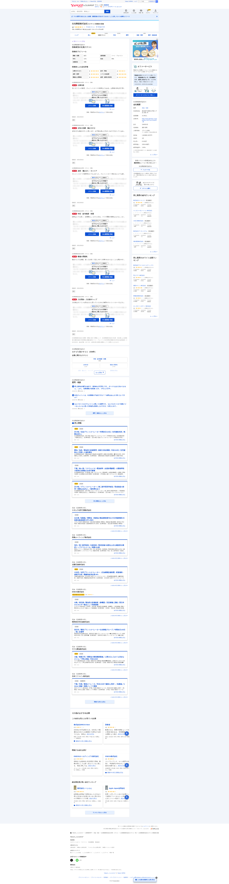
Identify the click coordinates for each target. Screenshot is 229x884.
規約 (106, 877)
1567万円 (149, 205)
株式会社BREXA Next (82, 725)
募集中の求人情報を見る (84, 741)
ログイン (97, 6)
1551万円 (149, 216)
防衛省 (107, 725)
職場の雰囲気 (82, 256)
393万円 (149, 280)
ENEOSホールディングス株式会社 (86, 756)
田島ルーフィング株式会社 (81, 537)
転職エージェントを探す (108, 847)
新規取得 (106, 5)
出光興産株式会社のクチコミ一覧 (128, 832)
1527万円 (149, 226)
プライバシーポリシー (83, 877)
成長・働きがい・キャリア (87, 171)
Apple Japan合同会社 (117, 788)
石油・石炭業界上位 (77, 29)
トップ (76, 35)
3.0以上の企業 (87, 29)
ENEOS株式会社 (78, 592)
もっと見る (153, 154)
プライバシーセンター (96, 877)
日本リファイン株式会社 (81, 676)
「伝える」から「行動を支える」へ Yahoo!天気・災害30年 (86, 1)
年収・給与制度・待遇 (86, 214)
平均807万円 (101, 27)
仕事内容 (81, 85)
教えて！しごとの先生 (75, 852)
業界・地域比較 (152, 35)
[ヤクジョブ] (145, 60)
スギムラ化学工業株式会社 (81, 510)
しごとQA (133, 12)
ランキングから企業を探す (94, 847)
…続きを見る (90, 734)
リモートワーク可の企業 (97, 29)
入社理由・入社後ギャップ (87, 299)
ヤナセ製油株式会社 (79, 649)
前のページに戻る (79, 41)
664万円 (149, 311)
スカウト (148, 12)
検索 (157, 1)
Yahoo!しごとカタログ (77, 832)
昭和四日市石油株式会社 (81, 622)
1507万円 (149, 236)
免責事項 (126, 877)
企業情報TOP (88, 832)
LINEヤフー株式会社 (75, 867)
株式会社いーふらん (84, 788)
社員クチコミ (103, 34)
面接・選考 (141, 34)
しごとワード (105, 852)
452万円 (149, 270)
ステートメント (116, 877)
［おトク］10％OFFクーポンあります (112, 6)
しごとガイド (97, 852)
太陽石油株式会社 (78, 564)
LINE (80, 860)
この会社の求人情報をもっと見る (118, 531)
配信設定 (97, 842)
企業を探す (126, 12)
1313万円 (149, 247)
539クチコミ (91, 27)
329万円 (149, 301)
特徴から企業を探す (82, 847)
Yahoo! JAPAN (129, 1)
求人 (91, 34)
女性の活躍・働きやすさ (86, 128)
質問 (127, 35)
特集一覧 (141, 12)
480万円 (149, 291)
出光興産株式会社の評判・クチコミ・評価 (82, 82)
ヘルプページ (146, 826)
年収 (116, 34)
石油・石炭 (145, 108)
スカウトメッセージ (75, 842)
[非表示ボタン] (156, 878)
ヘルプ (135, 1)
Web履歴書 (91, 842)
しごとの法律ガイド (87, 852)
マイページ (155, 12)
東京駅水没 (152, 1)
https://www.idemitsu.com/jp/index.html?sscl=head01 (149, 119)
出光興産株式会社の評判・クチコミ (109, 832)
